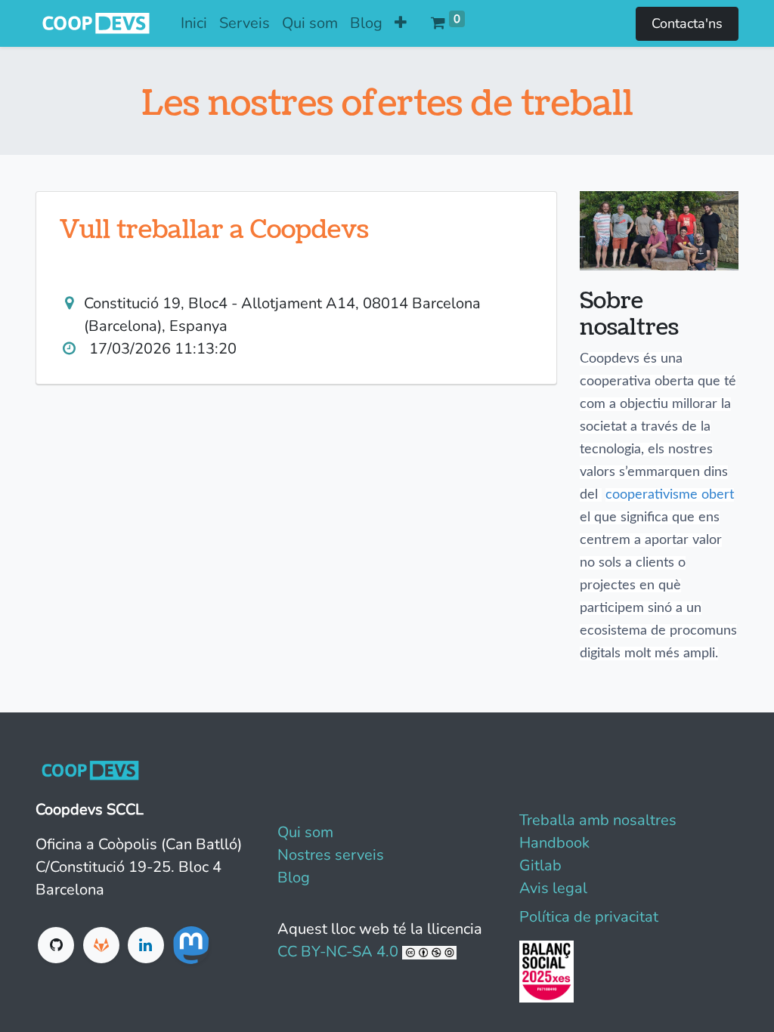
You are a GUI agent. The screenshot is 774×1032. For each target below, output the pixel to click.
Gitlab (540, 865)
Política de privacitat (588, 917)
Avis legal (553, 888)
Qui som (305, 832)
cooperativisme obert (669, 495)
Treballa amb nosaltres (597, 820)
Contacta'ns (687, 23)
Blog (293, 877)
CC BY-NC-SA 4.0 (339, 951)
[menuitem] (194, 23)
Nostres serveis (330, 855)
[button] (401, 23)
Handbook (554, 843)
